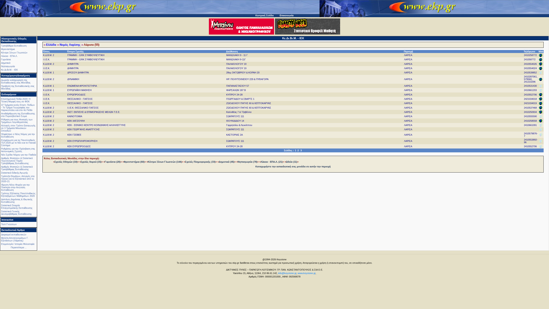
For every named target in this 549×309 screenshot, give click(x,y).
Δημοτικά (5, 63)
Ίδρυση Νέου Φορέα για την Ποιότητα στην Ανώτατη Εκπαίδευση (15, 187)
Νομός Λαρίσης (70, 44)
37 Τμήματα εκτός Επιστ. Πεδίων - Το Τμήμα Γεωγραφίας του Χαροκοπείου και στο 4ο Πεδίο (18, 107)
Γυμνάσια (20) (113, 162)
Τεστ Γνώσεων (9, 224)
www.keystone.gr (306, 273)
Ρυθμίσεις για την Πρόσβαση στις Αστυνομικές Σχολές (18, 150)
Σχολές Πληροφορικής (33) (200, 162)
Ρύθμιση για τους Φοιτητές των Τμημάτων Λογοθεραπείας (17, 120)
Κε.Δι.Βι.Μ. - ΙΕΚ (9, 69)
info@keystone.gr (287, 273)
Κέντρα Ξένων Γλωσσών (14, 52)
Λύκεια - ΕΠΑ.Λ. (9, 56)
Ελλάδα (51, 44)
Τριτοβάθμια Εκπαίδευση (14, 45)
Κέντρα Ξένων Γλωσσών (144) (165, 162)
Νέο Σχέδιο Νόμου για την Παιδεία (18, 154)
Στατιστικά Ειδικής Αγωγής (14, 172)
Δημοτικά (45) (226, 162)
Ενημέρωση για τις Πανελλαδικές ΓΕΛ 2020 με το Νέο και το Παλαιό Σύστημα (18, 143)
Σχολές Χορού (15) (91, 162)
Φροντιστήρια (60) (134, 162)
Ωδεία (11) (291, 162)
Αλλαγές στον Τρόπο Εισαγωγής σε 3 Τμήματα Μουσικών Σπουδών (18, 128)
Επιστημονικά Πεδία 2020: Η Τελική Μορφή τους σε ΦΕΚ (15, 100)
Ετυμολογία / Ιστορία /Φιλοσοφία (17, 244)
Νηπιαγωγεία (8, 66)
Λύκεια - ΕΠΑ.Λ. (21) (272, 162)
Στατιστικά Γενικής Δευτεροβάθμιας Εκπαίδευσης (16, 212)
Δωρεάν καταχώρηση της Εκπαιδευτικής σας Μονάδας (15, 81)
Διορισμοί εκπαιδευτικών (13, 234)
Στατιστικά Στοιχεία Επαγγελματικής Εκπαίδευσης (16, 206)
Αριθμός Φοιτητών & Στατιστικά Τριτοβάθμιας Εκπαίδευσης (17, 168)
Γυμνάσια (6, 59)
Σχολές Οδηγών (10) (65, 162)
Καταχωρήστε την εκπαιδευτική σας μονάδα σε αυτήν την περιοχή (293, 166)
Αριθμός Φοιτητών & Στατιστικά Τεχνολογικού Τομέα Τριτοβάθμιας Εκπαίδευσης (17, 161)
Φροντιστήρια (8, 49)
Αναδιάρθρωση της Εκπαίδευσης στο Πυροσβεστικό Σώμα (18, 114)
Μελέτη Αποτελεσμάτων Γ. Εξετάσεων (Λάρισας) (14, 239)
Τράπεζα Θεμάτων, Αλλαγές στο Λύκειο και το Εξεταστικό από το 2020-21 (18, 179)
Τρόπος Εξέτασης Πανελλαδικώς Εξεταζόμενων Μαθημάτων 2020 (18, 194)
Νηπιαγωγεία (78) (247, 162)
